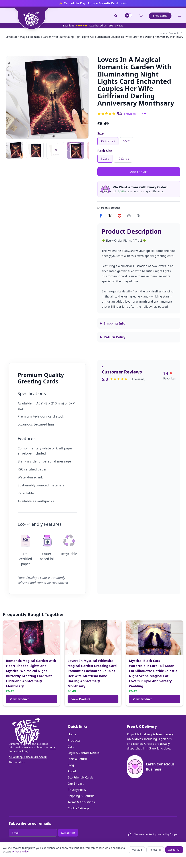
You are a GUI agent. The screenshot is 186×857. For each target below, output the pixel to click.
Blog (71, 765)
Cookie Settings (78, 808)
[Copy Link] (138, 215)
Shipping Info (114, 323)
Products (174, 33)
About (72, 771)
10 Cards (123, 159)
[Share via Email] (129, 215)
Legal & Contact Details (84, 753)
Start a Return (77, 759)
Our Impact (76, 784)
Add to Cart (139, 172)
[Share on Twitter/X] (110, 215)
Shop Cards (160, 15)
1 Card (104, 159)
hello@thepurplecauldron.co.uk (28, 757)
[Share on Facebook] (100, 215)
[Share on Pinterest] (119, 215)
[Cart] (141, 16)
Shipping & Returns (81, 796)
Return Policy (114, 337)
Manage (137, 849)
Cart (71, 747)
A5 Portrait (107, 141)
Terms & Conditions (81, 802)
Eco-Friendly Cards (80, 777)
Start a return (17, 762)
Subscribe (68, 833)
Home (161, 33)
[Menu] (179, 15)
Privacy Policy (77, 790)
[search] (115, 16)
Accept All (174, 849)
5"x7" (126, 141)
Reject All (155, 849)
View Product (19, 699)
